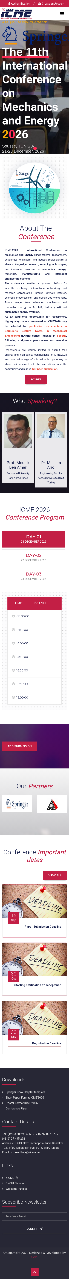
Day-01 (33, 538)
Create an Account (52, 3)
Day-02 (33, 557)
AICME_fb (11, 1178)
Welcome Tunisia (16, 1188)
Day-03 (33, 576)
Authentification (20, 3)
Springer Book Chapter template (25, 1092)
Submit (32, 1228)
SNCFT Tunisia (14, 1183)
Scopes (35, 379)
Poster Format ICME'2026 (21, 1103)
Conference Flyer (16, 1108)
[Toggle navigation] (62, 14)
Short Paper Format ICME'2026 (24, 1097)
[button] (30, 147)
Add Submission (19, 746)
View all (55, 875)
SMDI (34, 1257)
